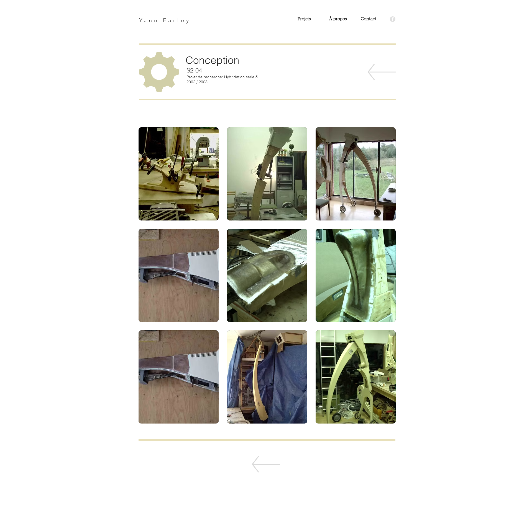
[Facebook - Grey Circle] (392, 19)
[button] (179, 173)
